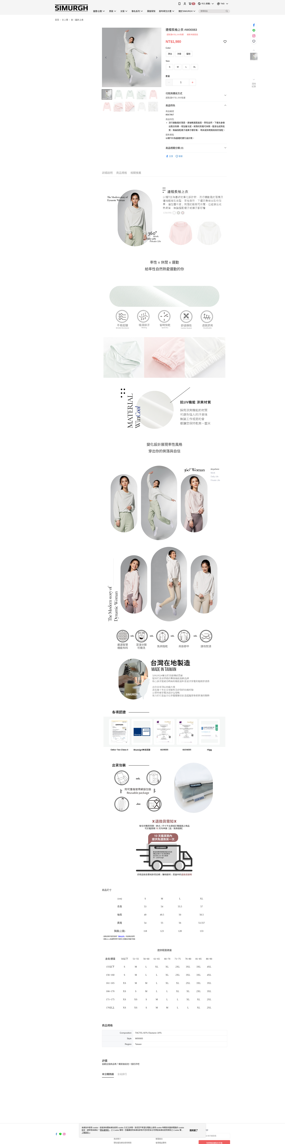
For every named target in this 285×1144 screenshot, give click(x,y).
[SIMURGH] (71, 8)
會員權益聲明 (161, 1143)
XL (194, 67)
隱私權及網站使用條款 (123, 1143)
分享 (171, 156)
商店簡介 (117, 1139)
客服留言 (159, 1139)
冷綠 (179, 54)
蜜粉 (188, 54)
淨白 (170, 54)
